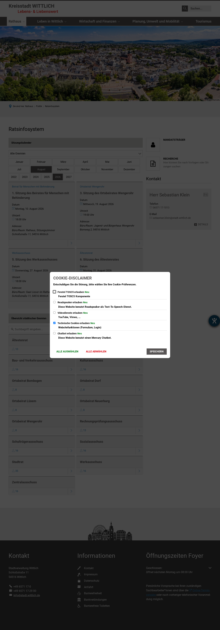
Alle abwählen (96, 351)
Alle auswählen (67, 351)
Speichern (157, 351)
